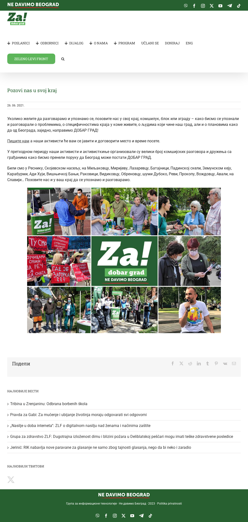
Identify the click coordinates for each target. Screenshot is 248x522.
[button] (62, 58)
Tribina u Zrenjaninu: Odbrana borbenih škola (48, 404)
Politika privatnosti (169, 503)
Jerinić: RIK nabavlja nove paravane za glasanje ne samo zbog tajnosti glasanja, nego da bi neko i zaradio (100, 447)
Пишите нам (18, 141)
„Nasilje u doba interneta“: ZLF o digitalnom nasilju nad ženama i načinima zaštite (80, 425)
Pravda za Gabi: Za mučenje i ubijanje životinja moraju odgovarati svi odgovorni (78, 414)
